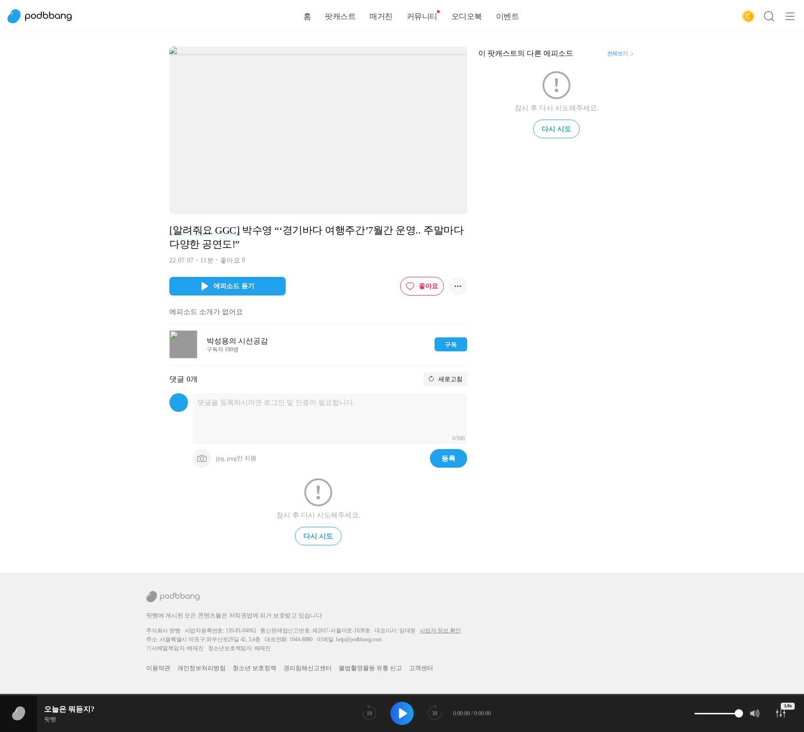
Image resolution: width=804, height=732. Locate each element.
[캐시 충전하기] (748, 16)
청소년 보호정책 (254, 668)
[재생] (402, 713)
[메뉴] (790, 16)
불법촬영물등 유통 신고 (370, 668)
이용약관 (158, 668)
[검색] (769, 16)
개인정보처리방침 (201, 668)
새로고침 (449, 379)
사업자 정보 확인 (440, 630)
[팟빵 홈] (44, 16)
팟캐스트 (340, 16)
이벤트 (507, 16)
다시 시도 (318, 536)
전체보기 (617, 53)
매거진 (381, 16)
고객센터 (421, 668)
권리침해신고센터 (307, 668)
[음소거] (755, 713)
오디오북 (466, 16)
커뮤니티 (422, 16)
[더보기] (458, 286)
